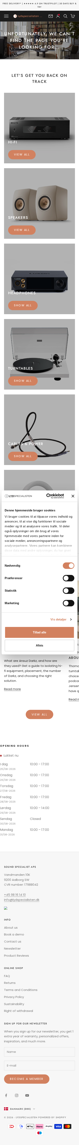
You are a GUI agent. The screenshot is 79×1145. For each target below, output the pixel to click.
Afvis (39, 645)
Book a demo (14, 934)
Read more (12, 689)
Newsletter (12, 948)
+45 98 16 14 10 (15, 895)
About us (11, 927)
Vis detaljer (58, 619)
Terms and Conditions (20, 990)
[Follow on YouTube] (27, 1095)
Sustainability (14, 1004)
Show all (23, 305)
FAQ (7, 976)
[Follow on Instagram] (17, 1095)
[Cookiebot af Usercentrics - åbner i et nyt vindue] (48, 496)
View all (22, 154)
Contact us (12, 941)
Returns (10, 983)
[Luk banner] (73, 496)
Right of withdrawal (18, 1011)
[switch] (68, 578)
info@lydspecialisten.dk (21, 900)
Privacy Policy (14, 997)
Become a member (27, 1079)
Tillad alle (39, 632)
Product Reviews (16, 955)
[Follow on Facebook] (6, 1095)
